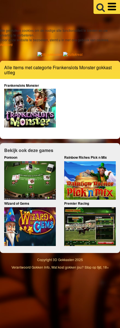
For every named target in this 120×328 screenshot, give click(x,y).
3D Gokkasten (63, 259)
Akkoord (6, 44)
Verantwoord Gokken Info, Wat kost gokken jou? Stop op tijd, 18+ (60, 267)
